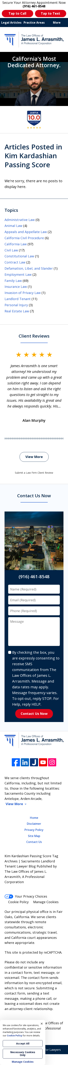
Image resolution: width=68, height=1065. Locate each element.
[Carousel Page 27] (25, 438)
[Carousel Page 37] (43, 438)
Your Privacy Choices (31, 896)
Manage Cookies (46, 902)
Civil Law (11, 250)
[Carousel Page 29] (29, 438)
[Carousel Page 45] (58, 438)
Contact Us (34, 842)
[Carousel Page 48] (63, 438)
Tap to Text (50, 13)
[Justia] (34, 762)
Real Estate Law (17, 311)
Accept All (22, 1043)
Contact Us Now (34, 713)
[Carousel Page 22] (16, 438)
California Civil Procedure (24, 238)
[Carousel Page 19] (10, 438)
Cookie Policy (18, 902)
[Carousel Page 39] (47, 438)
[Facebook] (16, 762)
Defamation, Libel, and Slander (29, 268)
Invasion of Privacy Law (23, 293)
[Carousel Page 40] (49, 438)
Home (34, 818)
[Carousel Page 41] (50, 438)
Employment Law (18, 274)
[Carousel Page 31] (32, 438)
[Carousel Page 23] (18, 438)
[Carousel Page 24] (19, 438)
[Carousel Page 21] (14, 438)
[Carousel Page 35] (39, 438)
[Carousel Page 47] (61, 438)
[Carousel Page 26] (23, 438)
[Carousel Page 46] (59, 438)
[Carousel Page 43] (54, 438)
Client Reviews (34, 336)
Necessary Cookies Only (22, 1053)
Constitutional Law (19, 256)
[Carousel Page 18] (9, 438)
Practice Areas (34, 23)
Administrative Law (20, 220)
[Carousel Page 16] (5, 438)
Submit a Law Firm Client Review (34, 472)
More (57, 23)
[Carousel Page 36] (41, 438)
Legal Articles (11, 23)
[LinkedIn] (25, 762)
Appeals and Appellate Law (26, 232)
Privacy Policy (34, 830)
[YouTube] (43, 762)
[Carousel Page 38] (45, 438)
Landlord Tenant (18, 299)
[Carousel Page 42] (52, 438)
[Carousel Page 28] (27, 438)
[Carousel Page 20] (12, 438)
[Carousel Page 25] (21, 438)
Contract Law (15, 262)
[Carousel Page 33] (36, 438)
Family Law (13, 280)
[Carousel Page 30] (30, 438)
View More (34, 457)
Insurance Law (16, 286)
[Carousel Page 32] (34, 438)
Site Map (34, 836)
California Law (16, 244)
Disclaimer (34, 824)
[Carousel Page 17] (7, 438)
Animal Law (13, 225)
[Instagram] (52, 762)
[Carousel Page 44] (56, 438)
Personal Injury (16, 305)
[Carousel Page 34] (38, 438)
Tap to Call (17, 13)
